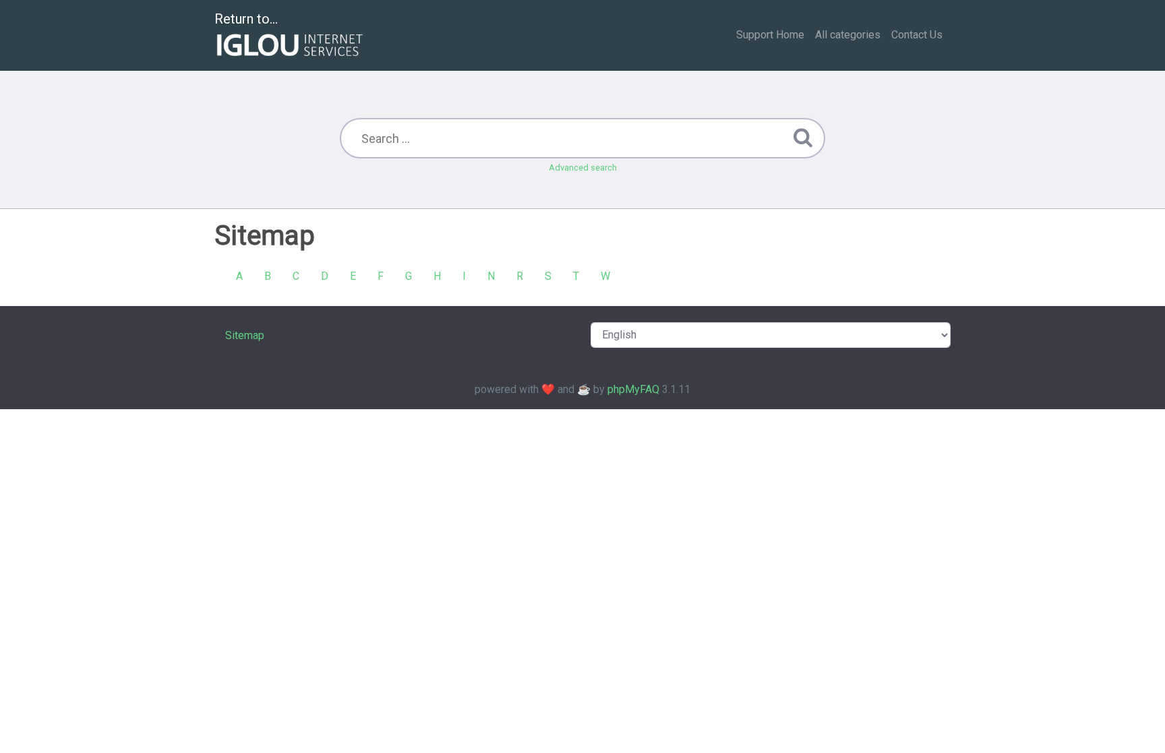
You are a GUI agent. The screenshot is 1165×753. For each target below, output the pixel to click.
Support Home (770, 34)
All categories (847, 34)
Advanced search (583, 167)
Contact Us (917, 34)
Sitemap (244, 335)
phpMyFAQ (633, 389)
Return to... (246, 19)
